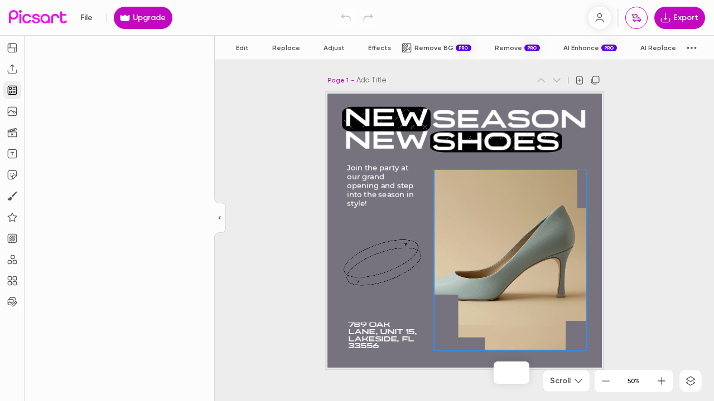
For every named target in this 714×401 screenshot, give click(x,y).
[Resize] (12, 48)
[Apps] (12, 259)
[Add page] (579, 80)
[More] (523, 372)
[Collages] (12, 281)
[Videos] (12, 132)
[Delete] (512, 372)
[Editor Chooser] (220, 218)
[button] (357, 200)
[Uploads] (12, 69)
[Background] (12, 238)
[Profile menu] (599, 18)
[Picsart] (38, 17)
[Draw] (12, 196)
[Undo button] (346, 18)
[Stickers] (12, 175)
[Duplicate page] (595, 80)
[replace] (499, 372)
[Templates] (12, 90)
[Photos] (12, 111)
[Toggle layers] (690, 381)
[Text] (12, 154)
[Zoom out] (606, 381)
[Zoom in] (661, 381)
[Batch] (12, 302)
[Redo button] (368, 18)
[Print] (636, 18)
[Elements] (12, 217)
